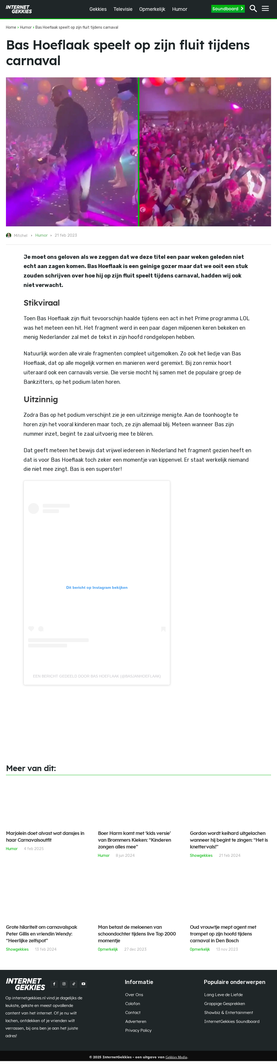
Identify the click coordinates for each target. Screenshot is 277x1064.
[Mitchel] (9, 235)
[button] (253, 9)
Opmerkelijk (108, 949)
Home (11, 27)
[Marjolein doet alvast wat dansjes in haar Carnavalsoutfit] (46, 803)
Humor (26, 27)
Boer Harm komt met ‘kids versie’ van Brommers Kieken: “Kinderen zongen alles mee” (134, 840)
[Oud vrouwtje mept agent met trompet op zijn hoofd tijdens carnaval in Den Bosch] (230, 897)
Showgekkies (201, 855)
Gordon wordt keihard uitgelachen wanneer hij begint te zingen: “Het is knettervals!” (229, 840)
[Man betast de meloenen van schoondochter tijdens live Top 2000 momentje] (138, 897)
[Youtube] (83, 984)
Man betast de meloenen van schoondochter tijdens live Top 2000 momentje (137, 934)
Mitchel (20, 235)
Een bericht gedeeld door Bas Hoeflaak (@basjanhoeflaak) (97, 676)
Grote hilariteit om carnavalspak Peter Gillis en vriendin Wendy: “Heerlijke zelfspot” (41, 934)
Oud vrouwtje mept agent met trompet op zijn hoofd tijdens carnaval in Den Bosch (223, 934)
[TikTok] (73, 984)
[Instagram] (63, 984)
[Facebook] (54, 984)
